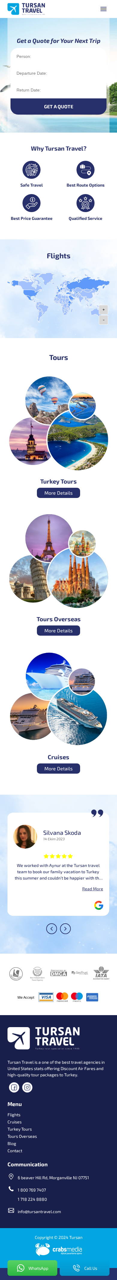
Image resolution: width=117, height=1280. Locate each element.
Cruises (15, 1121)
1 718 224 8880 (32, 1199)
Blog (12, 1143)
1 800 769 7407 (32, 1189)
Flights (14, 1114)
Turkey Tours (20, 1129)
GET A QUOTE (58, 106)
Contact (15, 1150)
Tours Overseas (22, 1136)
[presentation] (51, 928)
